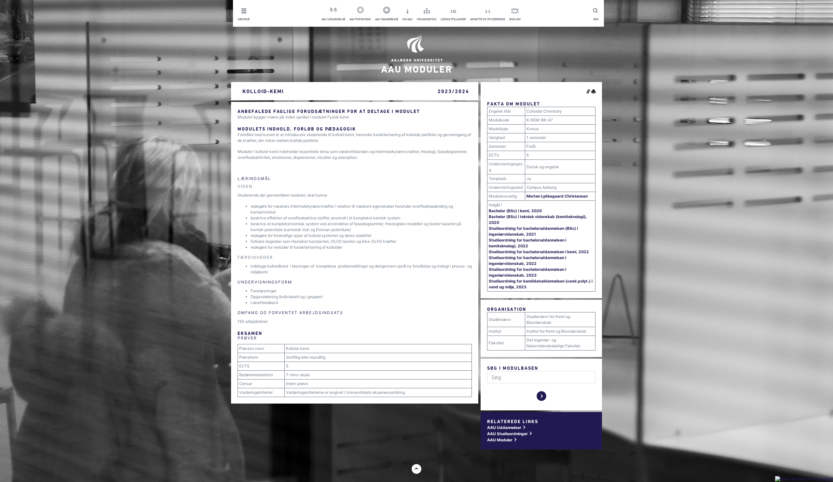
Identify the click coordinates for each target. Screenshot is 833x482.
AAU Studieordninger (510, 433)
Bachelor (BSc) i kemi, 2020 (515, 210)
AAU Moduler (502, 439)
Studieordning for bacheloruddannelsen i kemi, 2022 (539, 251)
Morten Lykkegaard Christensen (557, 196)
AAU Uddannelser (506, 427)
